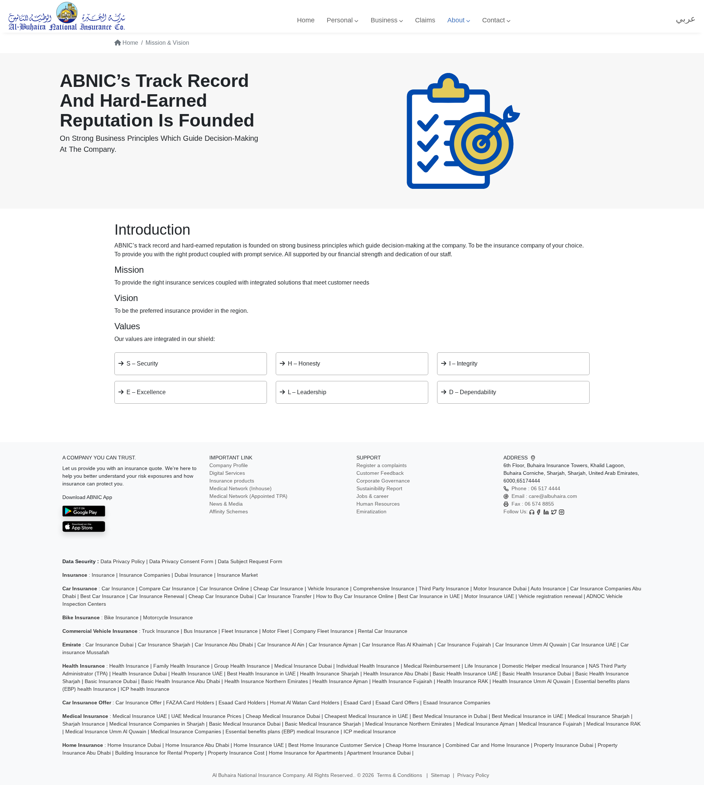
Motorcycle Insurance (168, 617)
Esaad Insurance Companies (456, 702)
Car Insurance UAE (593, 645)
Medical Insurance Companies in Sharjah (157, 724)
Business (385, 20)
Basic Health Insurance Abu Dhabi (180, 681)
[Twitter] (554, 512)
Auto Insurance (548, 588)
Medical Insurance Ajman (485, 724)
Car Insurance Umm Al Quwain (531, 645)
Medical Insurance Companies (186, 731)
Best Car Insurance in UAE (429, 596)
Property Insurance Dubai (563, 745)
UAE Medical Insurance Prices (206, 716)
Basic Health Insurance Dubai (536, 673)
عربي (686, 18)
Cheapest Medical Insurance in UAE (366, 716)
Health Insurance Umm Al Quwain (531, 681)
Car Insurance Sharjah (164, 645)
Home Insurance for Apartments (306, 753)
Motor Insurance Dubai (500, 588)
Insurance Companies (144, 575)
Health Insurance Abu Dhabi (395, 673)
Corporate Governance (383, 481)
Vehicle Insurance (328, 588)
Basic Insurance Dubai (111, 681)
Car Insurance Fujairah (464, 645)
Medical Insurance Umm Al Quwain (105, 731)
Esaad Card (357, 702)
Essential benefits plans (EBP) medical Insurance (282, 731)
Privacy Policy (473, 775)
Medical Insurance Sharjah (599, 716)
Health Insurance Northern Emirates (266, 681)
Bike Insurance (121, 617)
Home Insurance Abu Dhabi (197, 745)
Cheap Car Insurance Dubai (220, 596)
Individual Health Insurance (367, 666)
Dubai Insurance (194, 575)
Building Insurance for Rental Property (159, 753)
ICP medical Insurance (370, 731)
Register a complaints (381, 465)
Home (306, 20)
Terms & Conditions (400, 775)
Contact (494, 20)
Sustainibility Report (379, 488)
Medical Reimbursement (432, 666)
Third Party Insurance (444, 588)
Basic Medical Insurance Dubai (244, 724)
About (456, 20)
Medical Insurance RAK (613, 724)
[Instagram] (561, 512)
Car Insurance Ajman (333, 645)
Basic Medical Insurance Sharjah (323, 724)
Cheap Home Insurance (413, 745)
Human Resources (378, 504)
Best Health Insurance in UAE (261, 673)
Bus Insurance (200, 631)
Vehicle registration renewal (550, 596)
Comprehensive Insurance (383, 588)
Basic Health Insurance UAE (465, 673)
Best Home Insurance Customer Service (334, 745)
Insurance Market (237, 575)
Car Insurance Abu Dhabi (224, 645)
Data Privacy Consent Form (181, 561)
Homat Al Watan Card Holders (304, 702)
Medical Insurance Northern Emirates (408, 724)
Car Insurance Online (224, 588)
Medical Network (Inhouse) (240, 488)
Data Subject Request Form (250, 561)
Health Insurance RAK (462, 681)
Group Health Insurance (242, 666)
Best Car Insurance (102, 596)
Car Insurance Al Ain (280, 645)
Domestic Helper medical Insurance (543, 666)
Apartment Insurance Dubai (379, 753)
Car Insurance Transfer (285, 596)
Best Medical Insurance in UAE (527, 716)
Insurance (103, 575)
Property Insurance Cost (236, 753)
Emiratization (371, 511)
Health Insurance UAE (197, 673)
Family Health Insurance (181, 666)
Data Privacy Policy (122, 561)
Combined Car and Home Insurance (487, 745)
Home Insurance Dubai (134, 745)
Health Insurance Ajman (340, 681)
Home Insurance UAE (259, 745)
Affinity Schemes (228, 511)
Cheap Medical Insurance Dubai (283, 716)
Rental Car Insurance (382, 631)
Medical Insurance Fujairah (550, 724)
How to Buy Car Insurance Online (354, 596)
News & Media (226, 504)
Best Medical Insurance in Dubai (449, 716)
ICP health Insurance (145, 689)
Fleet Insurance (239, 631)
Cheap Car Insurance (278, 588)
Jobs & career (372, 496)
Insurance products (231, 481)
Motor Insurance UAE (489, 596)
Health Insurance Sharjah (329, 673)
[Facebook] (538, 512)
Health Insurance (129, 666)
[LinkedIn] (546, 512)
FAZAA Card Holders (190, 702)
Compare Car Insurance (167, 588)
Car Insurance (118, 588)
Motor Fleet (275, 631)
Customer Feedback (380, 473)
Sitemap (440, 775)
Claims (425, 20)
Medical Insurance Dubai (303, 666)
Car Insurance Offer (138, 702)
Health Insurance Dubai (139, 673)
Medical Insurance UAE (140, 716)
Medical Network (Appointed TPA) (248, 496)
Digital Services (227, 473)
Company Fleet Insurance (323, 631)
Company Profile (228, 465)
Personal (341, 20)
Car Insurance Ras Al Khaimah (397, 645)
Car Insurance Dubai (109, 645)
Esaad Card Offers (397, 702)
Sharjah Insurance (83, 724)
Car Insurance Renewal (156, 596)
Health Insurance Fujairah (402, 681)
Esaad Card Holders (242, 702)
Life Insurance (481, 666)
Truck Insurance (160, 631)
